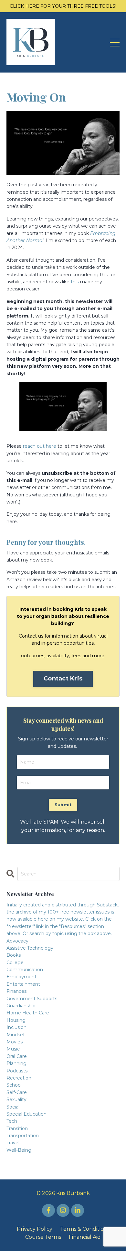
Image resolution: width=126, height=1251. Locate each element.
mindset (15, 1035)
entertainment (23, 984)
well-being (18, 1150)
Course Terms (43, 1237)
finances (16, 991)
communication (24, 969)
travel (12, 1143)
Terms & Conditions (85, 1229)
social (12, 1107)
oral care (16, 1056)
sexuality (16, 1099)
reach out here (39, 446)
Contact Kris (63, 678)
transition (17, 1128)
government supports (31, 999)
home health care (27, 1013)
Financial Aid (85, 1237)
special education (26, 1114)
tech (11, 1121)
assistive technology (29, 948)
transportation (22, 1136)
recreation (18, 1078)
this (75, 282)
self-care (16, 1092)
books (13, 955)
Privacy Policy (34, 1229)
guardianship (21, 1006)
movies (14, 1042)
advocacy (17, 941)
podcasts (16, 1071)
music (13, 1049)
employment (21, 977)
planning (16, 1063)
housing (16, 1020)
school (14, 1085)
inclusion (16, 1027)
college (15, 962)
